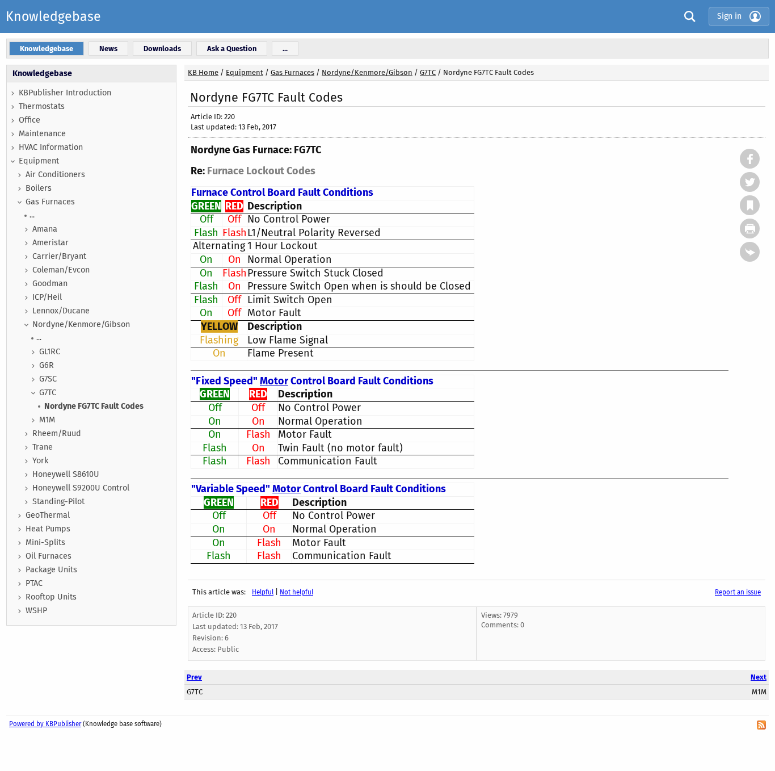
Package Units (51, 570)
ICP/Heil (47, 297)
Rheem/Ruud (56, 433)
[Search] (687, 16)
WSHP (36, 610)
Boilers (39, 188)
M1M (47, 420)
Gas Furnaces (50, 202)
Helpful (262, 592)
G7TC (47, 392)
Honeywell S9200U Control (80, 488)
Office (29, 120)
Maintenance (42, 134)
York (40, 461)
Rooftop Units (51, 597)
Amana (44, 229)
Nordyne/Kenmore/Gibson (81, 324)
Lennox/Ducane (61, 311)
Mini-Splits (45, 542)
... (32, 215)
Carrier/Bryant (59, 256)
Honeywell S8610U (65, 474)
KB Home (203, 72)
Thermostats (42, 106)
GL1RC (49, 352)
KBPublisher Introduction (65, 93)
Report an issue (738, 592)
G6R (46, 365)
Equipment (39, 161)
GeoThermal (48, 515)
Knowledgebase (53, 16)
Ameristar (50, 243)
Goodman (50, 283)
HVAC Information (51, 147)
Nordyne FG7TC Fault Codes (94, 406)
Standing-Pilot (58, 501)
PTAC (34, 583)
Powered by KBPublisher (45, 724)
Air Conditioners (55, 174)
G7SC (48, 379)
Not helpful (296, 592)
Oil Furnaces (48, 556)
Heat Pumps (48, 529)
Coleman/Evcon (61, 270)
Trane (42, 447)
